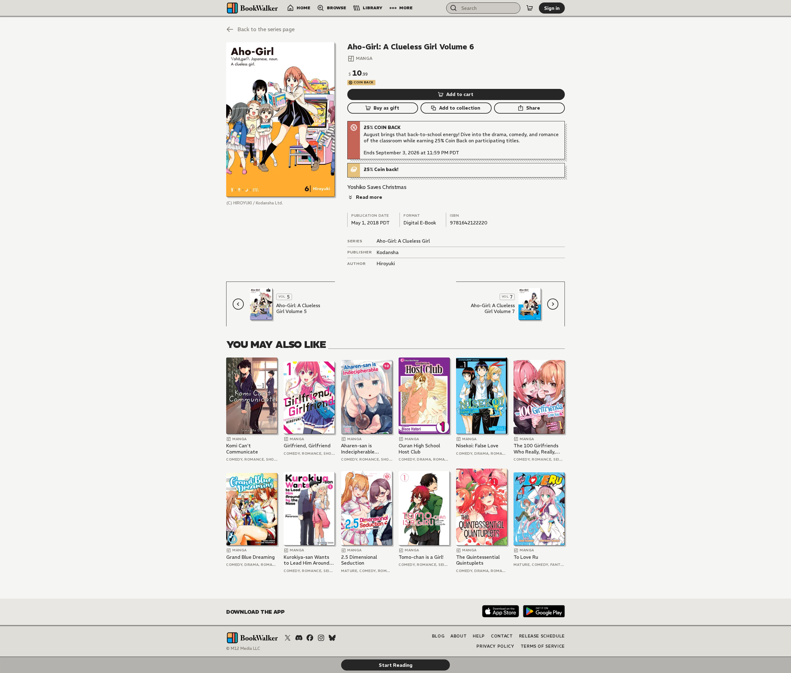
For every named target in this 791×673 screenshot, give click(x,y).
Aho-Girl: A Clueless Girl (403, 241)
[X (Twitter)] (287, 638)
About (458, 636)
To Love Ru (526, 557)
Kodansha (388, 252)
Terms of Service (543, 646)
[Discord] (298, 638)
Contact (502, 636)
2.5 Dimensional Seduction (359, 560)
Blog (438, 636)
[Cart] (529, 8)
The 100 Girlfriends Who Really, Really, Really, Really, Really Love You (536, 449)
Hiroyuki (386, 263)
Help (479, 636)
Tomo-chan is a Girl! (421, 557)
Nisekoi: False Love (477, 446)
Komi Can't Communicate (242, 449)
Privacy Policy (495, 646)
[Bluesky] (332, 638)
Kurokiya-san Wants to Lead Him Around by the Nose (306, 560)
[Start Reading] (280, 119)
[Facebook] (310, 638)
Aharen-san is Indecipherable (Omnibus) (357, 449)
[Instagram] (321, 638)
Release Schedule (542, 636)
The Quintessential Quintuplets (478, 560)
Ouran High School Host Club (419, 449)
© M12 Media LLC (243, 648)
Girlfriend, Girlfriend (307, 446)
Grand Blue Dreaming (250, 557)
